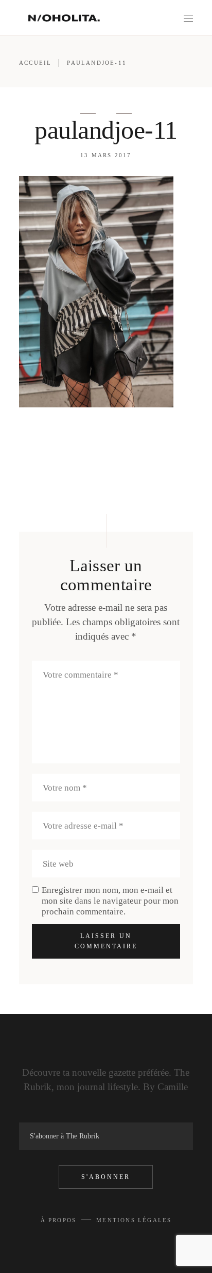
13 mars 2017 (105, 155)
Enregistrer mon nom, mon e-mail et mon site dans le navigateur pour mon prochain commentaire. (110, 900)
